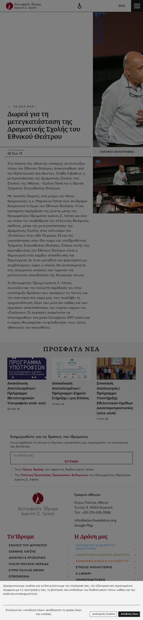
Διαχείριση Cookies (103, 614)
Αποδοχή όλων (129, 614)
